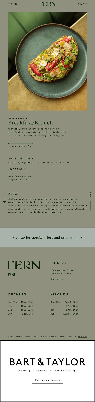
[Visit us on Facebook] (9, 274)
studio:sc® (82, 337)
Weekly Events (17, 118)
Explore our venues (47, 380)
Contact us (57, 279)
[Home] (48, 4)
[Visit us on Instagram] (13, 274)
